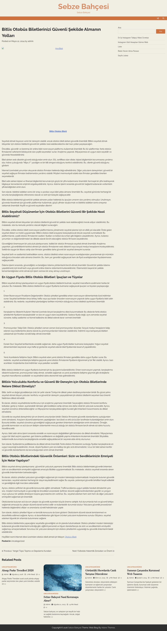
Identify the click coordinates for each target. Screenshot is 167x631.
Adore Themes (108, 627)
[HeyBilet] (58, 84)
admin (30, 41)
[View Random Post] (158, 18)
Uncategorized (17, 541)
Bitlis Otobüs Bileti (58, 131)
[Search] (163, 18)
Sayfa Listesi (123, 56)
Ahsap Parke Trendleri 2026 (18, 570)
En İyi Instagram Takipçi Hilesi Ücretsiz (133, 38)
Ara (119, 28)
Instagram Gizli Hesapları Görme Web (133, 42)
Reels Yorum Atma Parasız (128, 51)
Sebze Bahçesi (83, 6)
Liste (120, 47)
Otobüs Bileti (70, 537)
